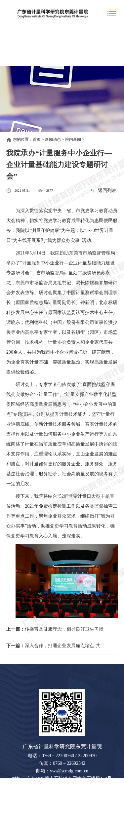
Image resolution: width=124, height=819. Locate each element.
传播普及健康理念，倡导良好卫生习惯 (54, 629)
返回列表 (107, 190)
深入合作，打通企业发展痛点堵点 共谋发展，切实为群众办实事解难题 (56, 645)
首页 (37, 139)
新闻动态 (53, 139)
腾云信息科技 (95, 815)
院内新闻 (73, 139)
